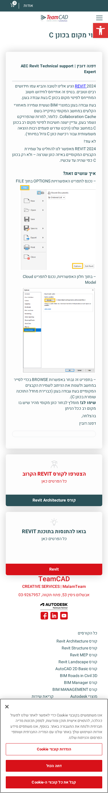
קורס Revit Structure (79, 648)
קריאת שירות (43, 696)
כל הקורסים (87, 633)
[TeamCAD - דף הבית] (54, 18)
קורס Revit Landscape (77, 662)
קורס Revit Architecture (76, 641)
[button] (100, 30)
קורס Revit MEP (83, 655)
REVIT (80, 86)
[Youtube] (64, 616)
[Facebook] (44, 616)
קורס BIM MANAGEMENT (74, 690)
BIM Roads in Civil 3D (78, 676)
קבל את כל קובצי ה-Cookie (54, 782)
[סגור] (7, 706)
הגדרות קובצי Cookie (54, 749)
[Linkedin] (54, 616)
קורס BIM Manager (80, 683)
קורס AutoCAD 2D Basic (76, 669)
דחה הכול (54, 766)
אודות (28, 6)
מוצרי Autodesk (83, 696)
